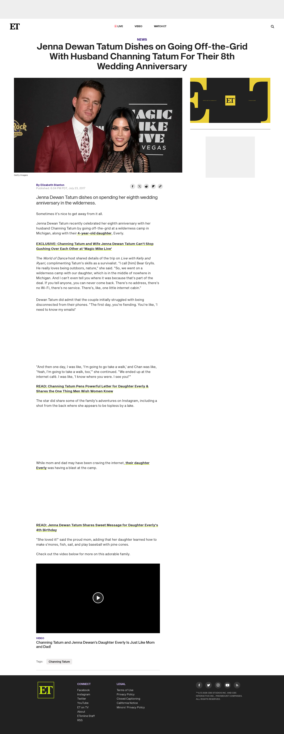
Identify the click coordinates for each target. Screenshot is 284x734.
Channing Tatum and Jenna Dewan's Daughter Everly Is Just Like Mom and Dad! (95, 644)
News (142, 39)
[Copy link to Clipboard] (160, 186)
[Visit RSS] (237, 686)
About (81, 712)
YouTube (82, 703)
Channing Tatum (59, 661)
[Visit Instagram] (218, 686)
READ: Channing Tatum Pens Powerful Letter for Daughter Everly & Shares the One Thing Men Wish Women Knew (92, 389)
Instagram (83, 694)
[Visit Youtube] (227, 685)
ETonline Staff (86, 716)
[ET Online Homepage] (15, 26)
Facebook (83, 690)
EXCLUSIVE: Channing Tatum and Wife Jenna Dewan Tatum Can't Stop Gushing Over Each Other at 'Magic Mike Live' (95, 246)
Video (138, 26)
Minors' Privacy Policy (131, 707)
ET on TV (83, 707)
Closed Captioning (128, 699)
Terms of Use (125, 690)
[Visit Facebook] (199, 686)
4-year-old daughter (94, 233)
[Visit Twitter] (208, 686)
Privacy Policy (126, 694)
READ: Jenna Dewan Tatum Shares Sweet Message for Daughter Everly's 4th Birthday (97, 528)
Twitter (81, 699)
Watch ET (160, 26)
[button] (98, 597)
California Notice (127, 703)
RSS (80, 720)
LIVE (120, 26)
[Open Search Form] (272, 27)
